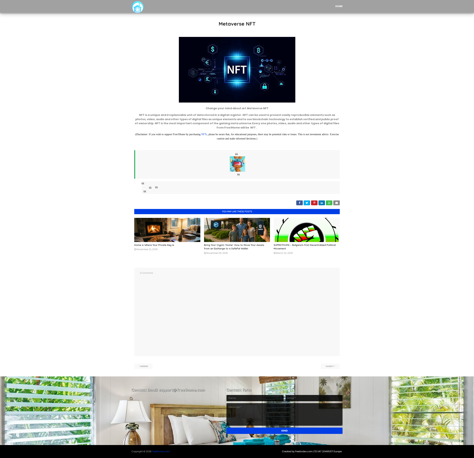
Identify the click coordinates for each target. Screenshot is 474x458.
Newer (144, 366)
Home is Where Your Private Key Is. (154, 244)
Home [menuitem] (339, 6)
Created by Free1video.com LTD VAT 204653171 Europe (312, 451)
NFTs (204, 134)
